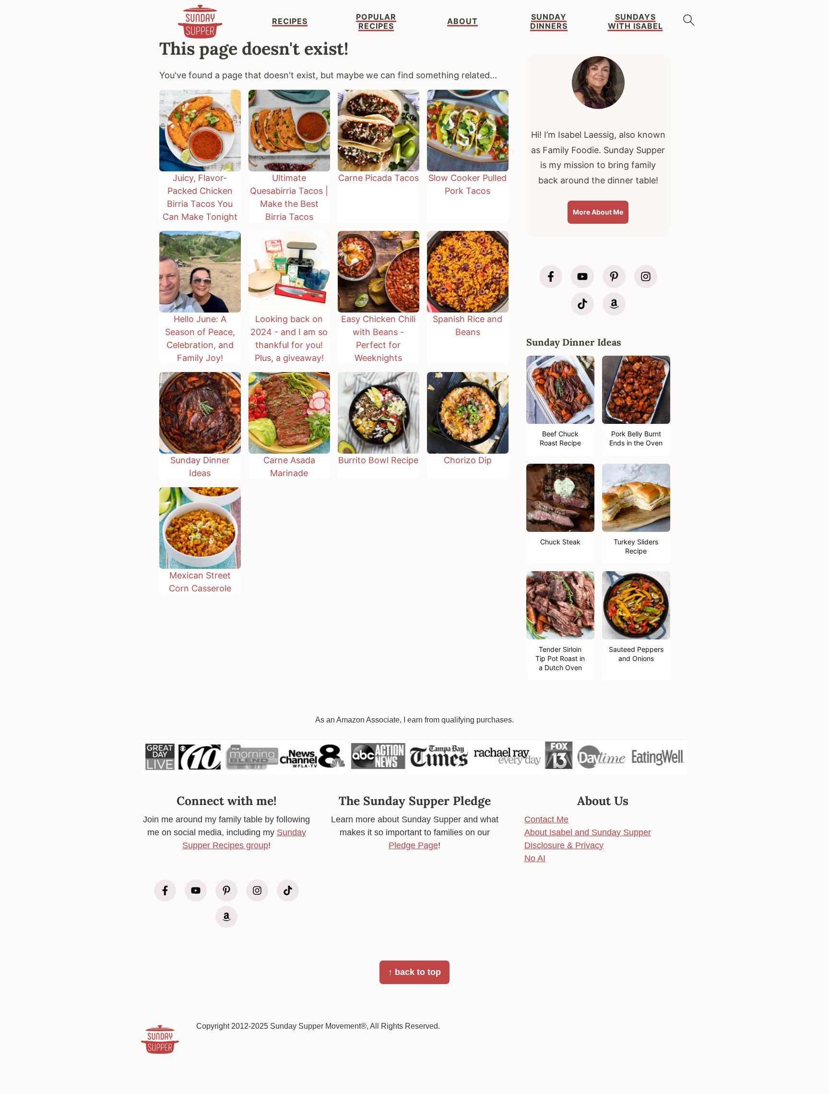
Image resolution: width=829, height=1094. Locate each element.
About (462, 21)
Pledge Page (413, 845)
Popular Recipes (376, 21)
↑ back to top (414, 972)
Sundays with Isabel (635, 21)
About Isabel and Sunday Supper (587, 832)
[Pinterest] (614, 276)
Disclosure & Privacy (564, 845)
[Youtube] (582, 276)
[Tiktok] (582, 303)
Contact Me (546, 819)
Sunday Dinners (549, 21)
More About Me (598, 212)
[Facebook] (550, 276)
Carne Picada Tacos (378, 178)
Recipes (290, 21)
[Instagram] (645, 276)
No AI (534, 858)
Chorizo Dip (468, 460)
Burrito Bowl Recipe (378, 460)
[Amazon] (614, 303)
